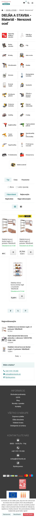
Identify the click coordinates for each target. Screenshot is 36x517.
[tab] (15, 206)
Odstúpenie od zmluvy (18, 426)
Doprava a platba (18, 416)
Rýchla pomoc (10, 377)
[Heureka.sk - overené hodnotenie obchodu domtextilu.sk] (14, 484)
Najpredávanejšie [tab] (24, 199)
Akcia (12, 187)
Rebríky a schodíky (29, 35)
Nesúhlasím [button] (17, 514)
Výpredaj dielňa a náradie (11, 35)
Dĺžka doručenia (18, 420)
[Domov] (7, 3)
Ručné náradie (10, 45)
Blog (18, 400)
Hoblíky (10, 115)
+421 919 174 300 (11, 371)
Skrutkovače (12, 65)
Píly (27, 45)
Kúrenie (10, 75)
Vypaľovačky (12, 145)
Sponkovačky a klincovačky (30, 134)
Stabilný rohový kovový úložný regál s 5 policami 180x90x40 (17, 286)
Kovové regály (10, 85)
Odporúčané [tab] (11, 194)
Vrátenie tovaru (18, 423)
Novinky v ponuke (18, 403)
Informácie (18, 390)
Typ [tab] (8, 180)
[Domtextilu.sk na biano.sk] (22, 484)
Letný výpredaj (23, 187)
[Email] (18, 455)
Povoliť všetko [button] (28, 514)
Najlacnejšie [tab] (24, 194)
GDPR (18, 397)
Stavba (28, 65)
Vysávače (29, 85)
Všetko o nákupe (18, 413)
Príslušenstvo (12, 155)
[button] (13, 252)
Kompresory (30, 155)
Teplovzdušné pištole (30, 124)
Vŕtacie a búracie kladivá (28, 95)
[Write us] (18, 463)
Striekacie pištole (11, 95)
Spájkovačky (12, 125)
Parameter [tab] (25, 180)
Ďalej (17, 356)
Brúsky (10, 55)
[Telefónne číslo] (18, 448)
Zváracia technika (11, 105)
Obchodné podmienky (18, 394)
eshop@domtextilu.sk (13, 374)
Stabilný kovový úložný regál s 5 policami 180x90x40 (26, 241)
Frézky (28, 115)
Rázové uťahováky (29, 105)
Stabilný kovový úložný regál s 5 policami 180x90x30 (8, 241)
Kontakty (18, 406)
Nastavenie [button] (6, 514)
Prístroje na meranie (29, 145)
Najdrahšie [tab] (9, 199)
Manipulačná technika (30, 75)
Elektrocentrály (22, 164)
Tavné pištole (10, 134)
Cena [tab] (15, 180)
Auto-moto (29, 55)
